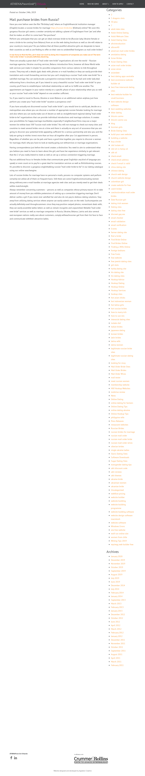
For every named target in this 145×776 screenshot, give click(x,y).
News (113, 395)
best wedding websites (121, 109)
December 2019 (118, 560)
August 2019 (116, 574)
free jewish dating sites (121, 261)
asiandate (115, 72)
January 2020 (116, 556)
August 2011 (116, 654)
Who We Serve (93, 4)
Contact (130, 4)
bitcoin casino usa (119, 120)
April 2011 (115, 658)
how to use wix (117, 316)
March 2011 (116, 661)
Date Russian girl (118, 199)
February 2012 (117, 632)
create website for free (121, 185)
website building (118, 501)
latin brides (116, 337)
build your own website (121, 134)
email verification (118, 225)
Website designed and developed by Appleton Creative (73, 771)
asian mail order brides (121, 65)
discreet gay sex (118, 214)
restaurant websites (119, 424)
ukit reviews (116, 472)
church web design (119, 174)
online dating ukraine (120, 410)
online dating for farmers (122, 403)
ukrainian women (118, 482)
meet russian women (120, 381)
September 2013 (118, 600)
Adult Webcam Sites (120, 36)
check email (116, 156)
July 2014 (115, 589)
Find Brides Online (119, 243)
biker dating (116, 112)
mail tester (115, 377)
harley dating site (118, 268)
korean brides (117, 334)
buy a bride (116, 141)
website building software (122, 511)
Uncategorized (117, 490)
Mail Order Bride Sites (120, 366)
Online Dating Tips (119, 406)
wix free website (118, 530)
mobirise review (118, 392)
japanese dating (118, 330)
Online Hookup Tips (119, 413)
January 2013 (116, 611)
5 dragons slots (118, 18)
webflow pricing (118, 493)
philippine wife (117, 417)
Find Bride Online (118, 239)
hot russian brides (119, 308)
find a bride (116, 236)
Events (114, 228)
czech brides (116, 188)
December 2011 (118, 640)
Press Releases (117, 421)
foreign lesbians (118, 250)
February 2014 (117, 592)
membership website (120, 384)
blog (113, 123)
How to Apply (117, 4)
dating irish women (119, 203)
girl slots (115, 265)
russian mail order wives (122, 443)
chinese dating (117, 170)
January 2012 (116, 636)
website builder (118, 497)
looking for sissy (118, 363)
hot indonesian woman (121, 301)
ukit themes (116, 475)
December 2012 (118, 614)
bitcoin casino (117, 116)
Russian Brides (117, 428)
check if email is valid (120, 163)
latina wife (115, 341)
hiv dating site (117, 272)
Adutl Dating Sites (119, 40)
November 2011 (118, 643)
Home (82, 4)
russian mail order (119, 435)
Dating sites (116, 207)
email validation (118, 221)
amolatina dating (118, 54)
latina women (117, 345)
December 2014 (118, 585)
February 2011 (117, 665)
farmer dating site (119, 232)
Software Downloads (120, 457)
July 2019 (115, 578)
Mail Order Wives (118, 374)
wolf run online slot (119, 533)
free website (116, 257)
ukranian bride (117, 486)
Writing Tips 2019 (119, 541)
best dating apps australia (122, 76)
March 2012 (116, 629)
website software (118, 522)
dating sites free (118, 210)
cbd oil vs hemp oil (119, 149)
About (105, 4)
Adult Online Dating (120, 32)
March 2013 (116, 603)
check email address (120, 159)
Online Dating (117, 399)
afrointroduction (118, 43)
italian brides (117, 326)
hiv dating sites (117, 276)
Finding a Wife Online (120, 247)
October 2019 (117, 567)
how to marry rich (118, 312)
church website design (121, 178)
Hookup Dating (117, 283)
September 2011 (118, 650)
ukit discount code (119, 468)
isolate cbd (116, 323)
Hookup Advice (117, 279)
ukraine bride (117, 479)
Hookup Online (117, 286)
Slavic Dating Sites (119, 453)
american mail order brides (123, 51)
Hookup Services (118, 290)
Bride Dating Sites (119, 130)
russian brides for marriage (123, 432)
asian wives (116, 69)
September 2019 (118, 571)
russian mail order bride (121, 439)
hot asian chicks (118, 297)
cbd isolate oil (117, 145)
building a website (119, 138)
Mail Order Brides (118, 370)
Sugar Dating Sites (119, 461)
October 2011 (117, 647)
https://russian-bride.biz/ (61, 28)
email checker (117, 218)
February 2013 (117, 607)
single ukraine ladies (120, 450)
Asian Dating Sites (119, 61)
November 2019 (118, 563)
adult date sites (118, 29)
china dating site (118, 167)
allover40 (115, 47)
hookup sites (116, 294)
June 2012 (115, 621)
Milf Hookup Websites (120, 388)
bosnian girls (116, 127)
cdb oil (114, 152)
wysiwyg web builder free (122, 544)
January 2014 (116, 596)
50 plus (114, 22)
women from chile (119, 537)
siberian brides (117, 446)
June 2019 (115, 581)
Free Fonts (115, 254)
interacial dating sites (120, 319)
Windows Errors (118, 526)
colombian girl (117, 181)
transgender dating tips (121, 464)
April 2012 (115, 625)
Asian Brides (116, 58)
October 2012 (117, 618)
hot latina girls (117, 305)
